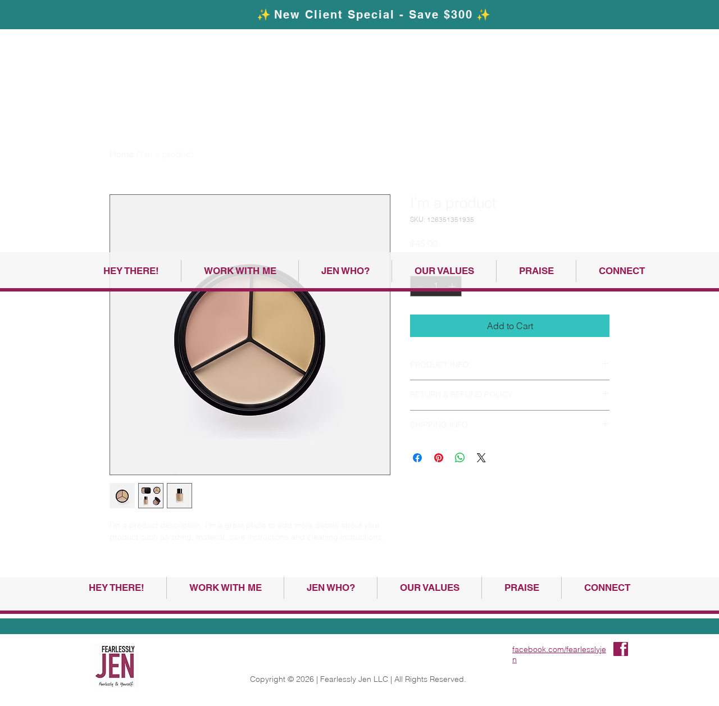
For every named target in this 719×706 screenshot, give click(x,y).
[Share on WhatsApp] (460, 457)
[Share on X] (481, 457)
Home (122, 154)
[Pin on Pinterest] (438, 457)
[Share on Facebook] (417, 457)
